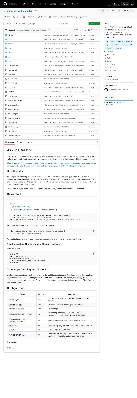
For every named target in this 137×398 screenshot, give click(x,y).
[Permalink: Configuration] (5, 288)
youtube (118, 48)
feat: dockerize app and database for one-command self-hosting (66, 66)
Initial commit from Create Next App (56, 48)
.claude (10, 35)
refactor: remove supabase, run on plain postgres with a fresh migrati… (69, 44)
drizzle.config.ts (13, 105)
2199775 (75, 30)
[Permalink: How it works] (5, 171)
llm (107, 41)
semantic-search (126, 45)
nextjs (113, 41)
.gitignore (11, 74)
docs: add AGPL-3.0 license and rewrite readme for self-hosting (66, 92)
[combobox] (74, 23)
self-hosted (114, 45)
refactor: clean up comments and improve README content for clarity (68, 52)
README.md (12, 96)
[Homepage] (5, 4)
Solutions (24, 4)
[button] (94, 215)
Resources (36, 4)
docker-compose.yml (15, 100)
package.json (12, 122)
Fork (117, 11)
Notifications (105, 11)
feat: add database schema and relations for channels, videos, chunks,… (69, 74)
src (9, 57)
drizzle (10, 44)
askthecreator (25, 11)
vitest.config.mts (14, 135)
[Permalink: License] (5, 342)
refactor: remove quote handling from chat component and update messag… (71, 61)
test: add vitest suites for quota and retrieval (59, 118)
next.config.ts (13, 114)
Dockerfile (11, 87)
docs (9, 39)
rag (107, 45)
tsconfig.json (12, 131)
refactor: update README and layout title (58, 57)
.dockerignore (13, 66)
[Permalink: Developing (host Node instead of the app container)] (5, 244)
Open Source (50, 4)
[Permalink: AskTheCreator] (5, 150)
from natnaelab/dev (40, 30)
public (10, 48)
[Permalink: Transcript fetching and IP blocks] (5, 269)
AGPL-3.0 (11, 348)
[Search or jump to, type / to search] (109, 4)
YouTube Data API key (21, 207)
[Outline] (97, 142)
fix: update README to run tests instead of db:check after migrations (68, 109)
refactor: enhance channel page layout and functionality (63, 39)
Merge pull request (22, 30)
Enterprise (64, 4)
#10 (31, 30)
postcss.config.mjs (14, 127)
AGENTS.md (12, 79)
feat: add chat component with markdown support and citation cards (68, 35)
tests (9, 61)
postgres (129, 41)
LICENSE (11, 92)
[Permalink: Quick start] (5, 193)
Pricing (75, 4)
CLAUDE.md (12, 83)
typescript (109, 48)
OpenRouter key (19, 210)
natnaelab (11, 11)
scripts (10, 52)
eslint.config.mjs (13, 109)
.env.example (12, 70)
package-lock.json (14, 118)
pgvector (120, 41)
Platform (13, 4)
